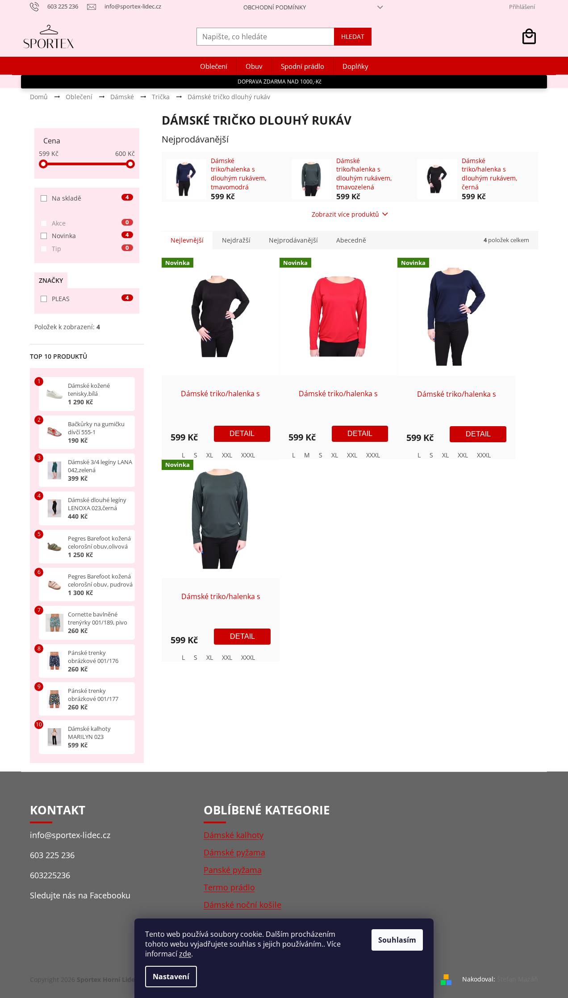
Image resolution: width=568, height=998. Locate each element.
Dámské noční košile (242, 904)
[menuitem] (213, 66)
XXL (227, 455)
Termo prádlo (229, 887)
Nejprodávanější (293, 240)
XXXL (248, 455)
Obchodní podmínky (274, 7)
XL (209, 455)
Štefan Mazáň (517, 979)
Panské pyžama (233, 869)
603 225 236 (52, 855)
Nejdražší (236, 240)
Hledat (352, 36)
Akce (90, 223)
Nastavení (171, 976)
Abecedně (351, 240)
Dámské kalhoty (233, 835)
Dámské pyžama (234, 852)
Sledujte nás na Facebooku (80, 895)
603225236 (50, 875)
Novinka (90, 235)
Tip (90, 248)
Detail (242, 433)
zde (185, 954)
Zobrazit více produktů (345, 214)
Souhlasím (397, 940)
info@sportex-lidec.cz (70, 835)
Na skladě (90, 198)
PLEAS (90, 298)
